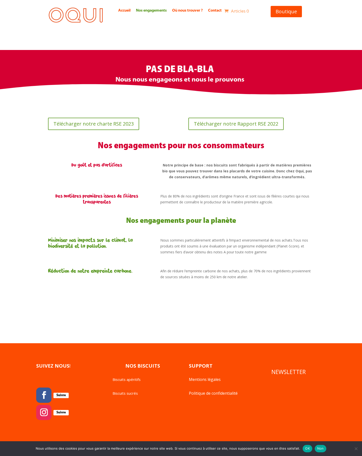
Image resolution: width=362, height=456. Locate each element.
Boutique (286, 11)
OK (307, 448)
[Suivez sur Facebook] (43, 395)
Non (320, 448)
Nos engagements (151, 11)
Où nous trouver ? (187, 11)
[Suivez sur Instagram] (43, 412)
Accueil (124, 11)
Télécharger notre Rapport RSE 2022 (236, 123)
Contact (215, 11)
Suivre (61, 395)
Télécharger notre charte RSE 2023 (93, 123)
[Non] (355, 448)
